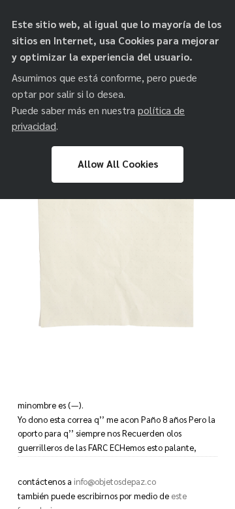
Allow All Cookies (118, 163)
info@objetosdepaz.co (115, 481)
